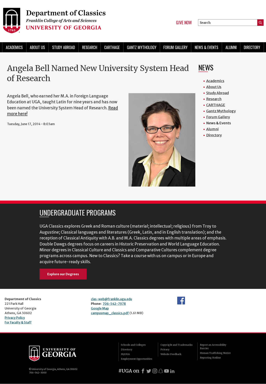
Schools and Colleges (133, 344)
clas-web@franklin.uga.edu (111, 299)
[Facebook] (143, 371)
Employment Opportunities (136, 358)
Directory (252, 47)
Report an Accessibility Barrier (213, 346)
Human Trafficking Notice (215, 353)
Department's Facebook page (181, 300)
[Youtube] (166, 371)
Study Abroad (63, 47)
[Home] (65, 19)
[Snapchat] (160, 371)
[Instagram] (154, 371)
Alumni (231, 47)
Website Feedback (170, 354)
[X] (148, 371)
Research (89, 47)
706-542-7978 (114, 304)
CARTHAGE (112, 47)
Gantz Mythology (141, 47)
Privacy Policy (15, 318)
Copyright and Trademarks (176, 344)
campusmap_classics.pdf (110, 313)
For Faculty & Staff (18, 322)
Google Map (100, 308)
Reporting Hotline (210, 357)
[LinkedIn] (172, 371)
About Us (37, 47)
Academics (14, 47)
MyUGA (125, 354)
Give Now (184, 22)
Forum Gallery (175, 47)
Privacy (164, 349)
